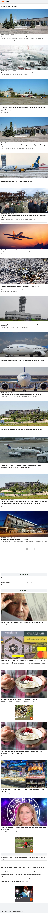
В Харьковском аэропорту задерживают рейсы (16, 181)
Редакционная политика (18, 911)
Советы (3, 587)
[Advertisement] (9, 563)
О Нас (2, 911)
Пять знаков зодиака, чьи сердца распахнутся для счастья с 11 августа (17, 878)
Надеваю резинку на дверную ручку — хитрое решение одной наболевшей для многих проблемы (23, 861)
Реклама (10, 911)
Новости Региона (5, 34)
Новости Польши (28, 582)
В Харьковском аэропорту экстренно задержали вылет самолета (22, 360)
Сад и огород (27, 584)
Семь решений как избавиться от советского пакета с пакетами (15, 881)
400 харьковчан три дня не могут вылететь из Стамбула (19, 72)
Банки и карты (4, 580)
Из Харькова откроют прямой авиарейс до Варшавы (18, 251)
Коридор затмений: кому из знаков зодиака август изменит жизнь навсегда (18, 864)
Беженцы (26, 577)
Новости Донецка (5, 213)
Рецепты (3, 584)
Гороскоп (26, 580)
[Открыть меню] (45, 1)
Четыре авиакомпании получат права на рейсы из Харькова (21, 394)
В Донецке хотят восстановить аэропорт (14, 539)
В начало (14, 549)
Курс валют (27, 587)
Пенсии (2, 577)
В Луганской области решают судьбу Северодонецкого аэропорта (23, 36)
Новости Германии (5, 582)
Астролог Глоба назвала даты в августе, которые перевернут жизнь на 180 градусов (20, 871)
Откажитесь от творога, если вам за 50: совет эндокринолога (19, 699)
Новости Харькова (5, 70)
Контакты (6, 911)
